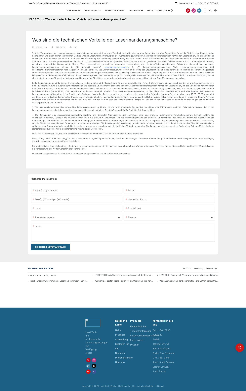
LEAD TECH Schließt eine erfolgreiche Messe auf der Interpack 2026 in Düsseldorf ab (124, 275)
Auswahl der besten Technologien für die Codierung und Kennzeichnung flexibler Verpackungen (124, 281)
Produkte (120, 334)
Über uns (120, 362)
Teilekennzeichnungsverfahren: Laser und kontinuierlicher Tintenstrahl (59, 281)
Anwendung (198, 268)
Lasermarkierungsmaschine (118, 67)
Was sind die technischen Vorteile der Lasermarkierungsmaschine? (86, 19)
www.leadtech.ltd (145, 386)
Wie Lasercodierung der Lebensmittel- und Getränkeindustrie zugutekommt (188, 281)
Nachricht (187, 268)
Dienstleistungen (124, 357)
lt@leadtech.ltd (186, 3)
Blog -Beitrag (211, 268)
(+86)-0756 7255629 (207, 3)
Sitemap (160, 386)
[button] (172, 10)
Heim (118, 330)
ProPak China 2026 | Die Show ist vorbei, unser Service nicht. (44, 275)
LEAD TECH (34, 19)
